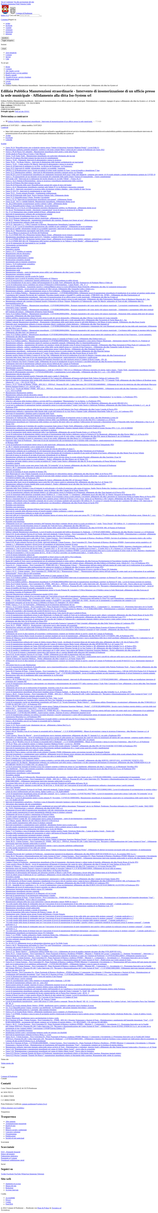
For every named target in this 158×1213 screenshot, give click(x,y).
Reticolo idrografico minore (16, 727)
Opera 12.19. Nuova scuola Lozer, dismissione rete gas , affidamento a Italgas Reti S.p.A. (38, 725)
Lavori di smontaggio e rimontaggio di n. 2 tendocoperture (27, 949)
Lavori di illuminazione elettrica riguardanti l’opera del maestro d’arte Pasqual (34, 976)
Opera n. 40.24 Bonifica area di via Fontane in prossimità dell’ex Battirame (33, 721)
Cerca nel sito (14, 15)
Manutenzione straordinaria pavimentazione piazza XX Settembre (29, 933)
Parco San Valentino (13, 787)
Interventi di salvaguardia (15, 517)
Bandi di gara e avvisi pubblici (17, 73)
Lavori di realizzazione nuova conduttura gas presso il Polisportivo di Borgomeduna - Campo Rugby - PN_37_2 (47, 285)
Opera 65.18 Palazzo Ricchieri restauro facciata (23, 183)
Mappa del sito (11, 1186)
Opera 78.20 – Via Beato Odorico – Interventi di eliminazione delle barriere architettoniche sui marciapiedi (44, 162)
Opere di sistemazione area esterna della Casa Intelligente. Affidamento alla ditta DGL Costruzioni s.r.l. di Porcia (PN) (48, 366)
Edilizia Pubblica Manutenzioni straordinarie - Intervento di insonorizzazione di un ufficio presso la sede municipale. (50, 121)
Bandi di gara (10, 1126)
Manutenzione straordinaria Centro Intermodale (23, 773)
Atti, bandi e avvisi (12, 71)
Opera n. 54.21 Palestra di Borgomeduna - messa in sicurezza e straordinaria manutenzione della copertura (44, 181)
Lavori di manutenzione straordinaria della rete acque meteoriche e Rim (31, 937)
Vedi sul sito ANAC (22, 111)
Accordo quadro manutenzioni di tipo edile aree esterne (26, 848)
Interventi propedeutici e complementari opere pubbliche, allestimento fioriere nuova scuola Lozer (41, 825)
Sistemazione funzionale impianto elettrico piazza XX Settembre (29, 889)
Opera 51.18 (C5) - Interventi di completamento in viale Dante (28, 191)
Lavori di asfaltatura (13, 723)
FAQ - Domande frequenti (10, 1152)
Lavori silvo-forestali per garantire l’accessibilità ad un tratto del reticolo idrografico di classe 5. (40, 449)
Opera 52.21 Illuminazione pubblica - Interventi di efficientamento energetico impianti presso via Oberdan (44, 172)
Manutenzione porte (13, 270)
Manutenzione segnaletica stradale (18, 274)
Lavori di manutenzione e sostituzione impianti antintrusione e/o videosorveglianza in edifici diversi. (42, 280)
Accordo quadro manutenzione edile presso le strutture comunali (29, 823)
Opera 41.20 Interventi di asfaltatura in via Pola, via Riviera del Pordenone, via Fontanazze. (39, 166)
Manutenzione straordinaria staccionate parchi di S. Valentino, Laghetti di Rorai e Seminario (39, 237)
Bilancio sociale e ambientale (16, 1130)
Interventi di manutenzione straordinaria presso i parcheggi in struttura (31, 430)
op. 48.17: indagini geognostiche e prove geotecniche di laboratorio (30, 447)
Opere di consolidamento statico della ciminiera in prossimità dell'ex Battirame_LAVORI (38, 981)
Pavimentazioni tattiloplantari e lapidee (20, 258)
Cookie (8, 1202)
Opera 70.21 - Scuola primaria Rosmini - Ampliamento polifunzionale (31, 193)
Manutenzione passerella (14, 368)
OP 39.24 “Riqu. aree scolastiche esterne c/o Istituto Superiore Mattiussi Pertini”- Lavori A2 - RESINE (43, 744)
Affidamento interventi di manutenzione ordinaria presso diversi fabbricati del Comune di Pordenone (42, 364)
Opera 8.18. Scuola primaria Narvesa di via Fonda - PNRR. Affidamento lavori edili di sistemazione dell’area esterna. (48, 654)
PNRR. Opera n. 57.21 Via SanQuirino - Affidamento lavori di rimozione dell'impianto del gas (40, 605)
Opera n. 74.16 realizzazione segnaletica (20, 264)
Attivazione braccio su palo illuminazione (21, 665)
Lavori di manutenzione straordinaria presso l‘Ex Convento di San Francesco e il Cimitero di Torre (41, 997)
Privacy (8, 1200)
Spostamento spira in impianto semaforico (21, 262)
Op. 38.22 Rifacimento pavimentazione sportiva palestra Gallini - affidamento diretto (36, 204)
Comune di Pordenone (9, 1076)
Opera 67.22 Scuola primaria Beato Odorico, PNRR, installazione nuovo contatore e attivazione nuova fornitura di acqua (50, 1006)
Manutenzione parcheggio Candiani (19, 771)
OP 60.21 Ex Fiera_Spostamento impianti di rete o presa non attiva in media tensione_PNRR (39, 756)
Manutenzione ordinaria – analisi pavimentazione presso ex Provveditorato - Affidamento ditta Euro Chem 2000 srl (47, 291)
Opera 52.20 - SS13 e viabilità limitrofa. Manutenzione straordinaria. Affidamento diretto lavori (40, 202)
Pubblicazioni (10, 1136)
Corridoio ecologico (13, 941)
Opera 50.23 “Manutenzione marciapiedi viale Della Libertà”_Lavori (31, 231)
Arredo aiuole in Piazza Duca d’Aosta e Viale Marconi (25, 154)
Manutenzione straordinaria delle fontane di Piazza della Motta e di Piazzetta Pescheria (37, 870)
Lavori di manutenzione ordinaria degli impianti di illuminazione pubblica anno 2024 (36, 559)
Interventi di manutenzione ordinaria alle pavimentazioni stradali (29, 214)
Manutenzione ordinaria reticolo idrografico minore (24, 395)
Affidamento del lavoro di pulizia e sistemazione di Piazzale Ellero (30, 814)
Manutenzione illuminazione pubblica (19, 393)
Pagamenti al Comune (9, 1158)
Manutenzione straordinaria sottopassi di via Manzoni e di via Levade (31, 893)
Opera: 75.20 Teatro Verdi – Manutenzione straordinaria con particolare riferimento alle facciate (40, 156)
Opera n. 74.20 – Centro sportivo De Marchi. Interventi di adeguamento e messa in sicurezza (39, 164)
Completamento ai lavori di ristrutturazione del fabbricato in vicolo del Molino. (34, 829)
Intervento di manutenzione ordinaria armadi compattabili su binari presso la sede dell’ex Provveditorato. (44, 557)
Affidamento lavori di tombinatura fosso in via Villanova (26, 216)
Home (8, 67)
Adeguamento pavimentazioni (16, 245)
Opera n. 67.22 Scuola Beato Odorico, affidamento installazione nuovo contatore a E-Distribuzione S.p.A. (44, 1012)
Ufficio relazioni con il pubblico (12, 1108)
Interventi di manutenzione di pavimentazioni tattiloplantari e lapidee (30, 895)
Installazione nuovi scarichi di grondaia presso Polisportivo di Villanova (32, 278)
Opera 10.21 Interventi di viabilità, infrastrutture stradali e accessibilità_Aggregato (35, 168)
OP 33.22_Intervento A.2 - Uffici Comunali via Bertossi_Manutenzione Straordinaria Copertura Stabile (43, 224)
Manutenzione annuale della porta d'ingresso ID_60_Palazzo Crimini (31, 999)
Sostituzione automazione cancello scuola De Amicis (25, 276)
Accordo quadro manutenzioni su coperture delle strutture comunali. (30, 816)
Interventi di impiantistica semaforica (19, 530)
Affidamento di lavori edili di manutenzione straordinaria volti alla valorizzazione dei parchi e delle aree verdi (45, 810)
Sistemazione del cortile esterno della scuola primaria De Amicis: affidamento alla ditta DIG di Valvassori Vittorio (47, 480)
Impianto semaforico (13, 470)
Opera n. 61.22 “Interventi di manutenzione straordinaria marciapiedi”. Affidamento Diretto (39, 199)
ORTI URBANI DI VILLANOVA (18, 486)
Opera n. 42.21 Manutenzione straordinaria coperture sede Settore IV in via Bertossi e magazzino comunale (45, 187)
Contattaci (4, 20)
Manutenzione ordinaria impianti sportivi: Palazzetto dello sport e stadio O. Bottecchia (37, 376)
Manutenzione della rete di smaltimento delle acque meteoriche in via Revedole (34, 675)
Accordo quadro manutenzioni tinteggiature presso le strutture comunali (32, 837)
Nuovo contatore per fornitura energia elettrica (22, 758)
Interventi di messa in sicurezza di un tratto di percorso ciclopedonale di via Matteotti (36, 455)
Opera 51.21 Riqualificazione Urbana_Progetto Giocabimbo (28, 197)
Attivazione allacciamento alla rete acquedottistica (24, 804)
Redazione (9, 1188)
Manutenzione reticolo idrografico (18, 253)
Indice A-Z (5, 15)
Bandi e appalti (11, 75)
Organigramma (11, 1134)
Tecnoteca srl (56, 1208)
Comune (9, 69)
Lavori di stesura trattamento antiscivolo (20, 555)
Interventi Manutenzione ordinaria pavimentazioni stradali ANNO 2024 (32, 594)
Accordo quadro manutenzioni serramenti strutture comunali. (28, 835)
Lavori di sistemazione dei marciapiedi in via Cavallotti (26, 243)
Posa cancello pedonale (14, 266)
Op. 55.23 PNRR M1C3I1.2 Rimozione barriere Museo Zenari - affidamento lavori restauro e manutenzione (45, 235)
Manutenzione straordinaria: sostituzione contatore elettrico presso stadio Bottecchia (36, 987)
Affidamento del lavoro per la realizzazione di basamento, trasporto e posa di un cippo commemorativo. (43, 688)
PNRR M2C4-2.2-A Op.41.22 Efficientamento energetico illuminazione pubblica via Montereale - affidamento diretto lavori (51, 208)
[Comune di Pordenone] (3, 1074)
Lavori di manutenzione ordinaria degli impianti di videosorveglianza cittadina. (34, 416)
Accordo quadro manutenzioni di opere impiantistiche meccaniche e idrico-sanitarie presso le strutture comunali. (46, 827)
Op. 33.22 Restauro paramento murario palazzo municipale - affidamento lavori (34, 218)
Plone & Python (43, 1208)
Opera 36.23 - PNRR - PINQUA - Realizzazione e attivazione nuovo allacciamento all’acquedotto (41, 625)
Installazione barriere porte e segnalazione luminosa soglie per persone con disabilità (36, 1033)
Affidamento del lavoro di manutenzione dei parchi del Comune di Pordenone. (34, 690)
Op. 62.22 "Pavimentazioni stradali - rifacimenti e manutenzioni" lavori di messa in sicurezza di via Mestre (44, 210)
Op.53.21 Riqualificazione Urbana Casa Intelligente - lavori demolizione (32, 206)
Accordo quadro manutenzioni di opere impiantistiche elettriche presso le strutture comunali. (39, 812)
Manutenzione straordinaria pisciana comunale (22, 891)
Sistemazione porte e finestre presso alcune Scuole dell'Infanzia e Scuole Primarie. (35, 914)
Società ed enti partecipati (15, 1138)
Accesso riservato (12, 1190)
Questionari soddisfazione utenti (12, 1160)
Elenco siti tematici (8, 1154)
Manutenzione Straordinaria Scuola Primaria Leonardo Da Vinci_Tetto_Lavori (34, 698)
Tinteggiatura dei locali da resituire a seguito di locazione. (26, 910)
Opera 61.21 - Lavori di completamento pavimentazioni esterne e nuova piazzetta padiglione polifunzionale (45, 846)
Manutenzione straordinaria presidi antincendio (23, 908)
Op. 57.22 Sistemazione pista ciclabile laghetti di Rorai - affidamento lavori (33, 212)
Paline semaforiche (12, 247)
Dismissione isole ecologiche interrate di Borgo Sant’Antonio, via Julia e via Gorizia (36, 509)
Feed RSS (9, 1204)
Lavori (8, 81)
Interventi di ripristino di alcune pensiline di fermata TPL (26, 472)
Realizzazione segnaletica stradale (18, 260)
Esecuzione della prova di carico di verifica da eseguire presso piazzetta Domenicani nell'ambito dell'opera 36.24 (46, 783)
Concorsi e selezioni (13, 1132)
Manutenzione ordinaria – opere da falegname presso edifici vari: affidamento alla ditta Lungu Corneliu (43, 272)
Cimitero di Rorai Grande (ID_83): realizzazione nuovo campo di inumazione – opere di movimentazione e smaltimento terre (51, 819)
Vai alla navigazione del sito (24, 2)
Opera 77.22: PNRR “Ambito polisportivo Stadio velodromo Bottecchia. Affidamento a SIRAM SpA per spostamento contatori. (52, 935)
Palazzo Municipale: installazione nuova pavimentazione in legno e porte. (32, 1018)
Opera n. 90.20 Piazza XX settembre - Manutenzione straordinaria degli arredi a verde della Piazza (41, 152)
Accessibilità (10, 1198)
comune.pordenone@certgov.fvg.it (34, 1104)
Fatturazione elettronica (9, 1156)
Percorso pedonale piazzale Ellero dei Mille (21, 939)
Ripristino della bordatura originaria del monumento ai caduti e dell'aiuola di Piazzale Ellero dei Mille (42, 833)
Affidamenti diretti (12, 79)
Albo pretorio (10, 1122)
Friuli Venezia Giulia (16, 4)
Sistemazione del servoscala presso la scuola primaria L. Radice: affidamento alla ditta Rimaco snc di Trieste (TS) (47, 459)
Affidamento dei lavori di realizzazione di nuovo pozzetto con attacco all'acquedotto (36, 887)
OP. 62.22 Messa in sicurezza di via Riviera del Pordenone (27, 233)
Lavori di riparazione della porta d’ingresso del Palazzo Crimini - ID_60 (32, 912)
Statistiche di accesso (13, 1184)
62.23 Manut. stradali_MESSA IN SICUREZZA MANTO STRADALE (32, 821)
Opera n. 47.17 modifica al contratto (19, 251)
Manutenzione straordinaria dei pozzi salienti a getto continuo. (28, 750)
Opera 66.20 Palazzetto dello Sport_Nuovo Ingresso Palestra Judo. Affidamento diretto (37, 195)
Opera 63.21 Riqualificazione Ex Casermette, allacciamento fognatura (31, 1010)
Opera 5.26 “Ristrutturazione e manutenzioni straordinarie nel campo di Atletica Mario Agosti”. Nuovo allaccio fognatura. (50, 1051)
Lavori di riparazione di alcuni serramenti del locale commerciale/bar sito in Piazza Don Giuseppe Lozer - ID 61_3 (47, 993)
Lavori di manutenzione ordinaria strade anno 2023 (24, 222)
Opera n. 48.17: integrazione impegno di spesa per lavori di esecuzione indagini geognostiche (40, 467)
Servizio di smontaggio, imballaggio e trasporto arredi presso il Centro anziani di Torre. (37, 575)
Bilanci (8, 1128)
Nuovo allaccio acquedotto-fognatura (19, 1030)
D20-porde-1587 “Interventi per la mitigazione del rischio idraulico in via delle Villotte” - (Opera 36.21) (43, 179)
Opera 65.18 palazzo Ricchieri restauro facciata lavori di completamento (32, 158)
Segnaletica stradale (13, 249)
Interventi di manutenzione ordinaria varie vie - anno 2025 (27, 983)
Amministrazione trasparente (16, 1124)
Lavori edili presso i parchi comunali (19, 979)
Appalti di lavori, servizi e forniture (18, 77)
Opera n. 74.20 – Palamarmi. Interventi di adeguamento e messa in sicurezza (33, 160)
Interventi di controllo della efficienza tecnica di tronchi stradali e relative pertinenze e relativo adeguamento (45, 511)
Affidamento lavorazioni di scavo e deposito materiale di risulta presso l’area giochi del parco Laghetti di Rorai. (46, 613)
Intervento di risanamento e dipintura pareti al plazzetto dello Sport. (30, 413)
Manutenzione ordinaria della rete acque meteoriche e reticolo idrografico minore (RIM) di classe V (42, 902)
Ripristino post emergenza (15, 505)
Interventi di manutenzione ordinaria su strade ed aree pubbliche (29, 513)
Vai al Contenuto (7, 2)
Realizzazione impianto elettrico (17, 256)
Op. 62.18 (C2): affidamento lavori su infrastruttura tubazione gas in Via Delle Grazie (37, 943)
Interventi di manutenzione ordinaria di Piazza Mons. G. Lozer (28, 1035)
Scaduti (8, 83)
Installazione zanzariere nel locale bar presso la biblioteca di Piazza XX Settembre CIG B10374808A (42, 602)
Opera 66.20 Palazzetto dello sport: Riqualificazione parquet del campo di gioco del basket (38, 185)
